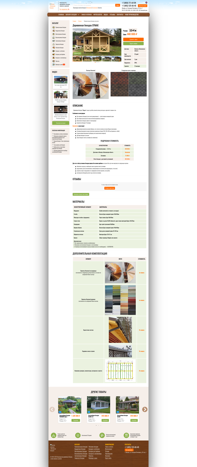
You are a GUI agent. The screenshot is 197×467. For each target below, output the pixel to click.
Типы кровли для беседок (59, 145)
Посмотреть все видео (60, 123)
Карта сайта (108, 458)
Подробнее (75, 420)
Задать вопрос (133, 43)
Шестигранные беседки (81, 451)
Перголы (91, 456)
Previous (52, 410)
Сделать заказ (133, 39)
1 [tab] (96, 425)
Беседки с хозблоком (94, 449)
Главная (61, 14)
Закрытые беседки (79, 458)
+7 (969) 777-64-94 (129, 2)
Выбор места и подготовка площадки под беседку (58, 147)
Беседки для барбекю (94, 451)
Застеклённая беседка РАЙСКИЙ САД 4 (64, 416)
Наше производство (132, 14)
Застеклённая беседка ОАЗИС (122, 416)
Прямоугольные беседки (81, 447)
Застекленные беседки (81, 456)
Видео (106, 14)
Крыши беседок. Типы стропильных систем (60, 141)
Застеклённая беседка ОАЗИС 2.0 (93, 416)
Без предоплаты (64, 9)
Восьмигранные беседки (81, 453)
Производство (108, 453)
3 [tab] (101, 425)
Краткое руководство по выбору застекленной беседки (59, 151)
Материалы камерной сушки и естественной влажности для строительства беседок (59, 137)
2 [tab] (98, 425)
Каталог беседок (71, 14)
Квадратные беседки (80, 449)
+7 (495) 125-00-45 (129, 5)
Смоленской (95, 8)
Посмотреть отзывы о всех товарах (81, 194)
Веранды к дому (93, 458)
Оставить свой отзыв (109, 188)
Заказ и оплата (86, 14)
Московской (88, 8)
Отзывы (112, 14)
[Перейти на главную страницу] (53, 6)
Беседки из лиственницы (95, 453)
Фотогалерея (97, 14)
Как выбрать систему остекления (61, 134)
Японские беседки (93, 447)
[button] (120, 42)
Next (145, 410)
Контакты (120, 14)
